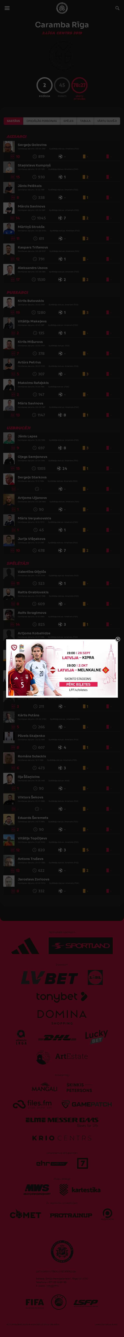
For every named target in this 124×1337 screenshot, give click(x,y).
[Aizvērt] (118, 639)
